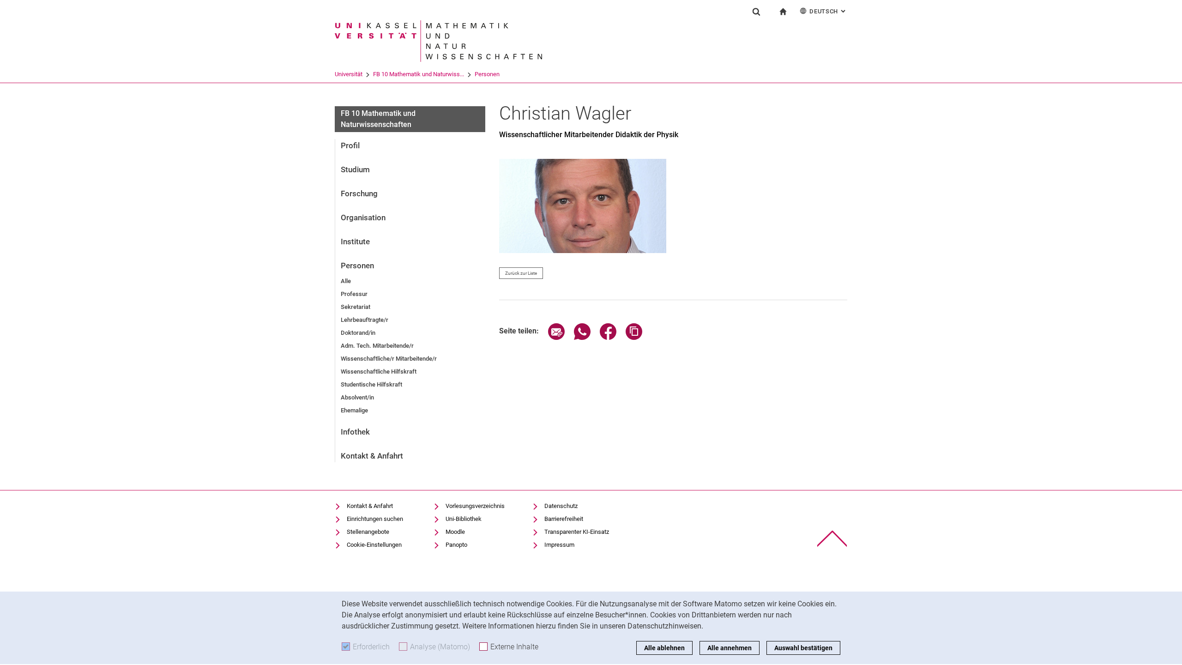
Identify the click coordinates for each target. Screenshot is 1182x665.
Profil (350, 145)
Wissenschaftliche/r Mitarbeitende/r (389, 358)
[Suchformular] (756, 11)
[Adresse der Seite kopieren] (634, 337)
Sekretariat (355, 306)
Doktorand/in (358, 332)
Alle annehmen (729, 648)
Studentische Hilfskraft (371, 384)
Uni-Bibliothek (464, 518)
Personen (487, 74)
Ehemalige (354, 410)
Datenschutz (561, 505)
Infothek (355, 431)
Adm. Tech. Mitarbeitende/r (377, 345)
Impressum (559, 544)
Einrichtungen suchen (375, 518)
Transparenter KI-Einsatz (576, 531)
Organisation (363, 217)
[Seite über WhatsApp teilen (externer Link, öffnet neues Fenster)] (582, 337)
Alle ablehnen (664, 648)
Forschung (359, 193)
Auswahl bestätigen (803, 648)
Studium (355, 169)
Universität (348, 74)
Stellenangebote (368, 531)
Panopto (456, 544)
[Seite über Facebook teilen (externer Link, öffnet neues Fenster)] (608, 337)
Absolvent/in (357, 397)
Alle (346, 281)
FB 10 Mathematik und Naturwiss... (418, 74)
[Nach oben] (832, 539)
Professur (354, 293)
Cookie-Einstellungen (374, 544)
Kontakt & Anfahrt (372, 455)
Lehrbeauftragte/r (364, 319)
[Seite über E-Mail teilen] (556, 337)
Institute (355, 241)
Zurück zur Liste (521, 273)
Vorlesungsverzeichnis (475, 505)
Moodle (455, 531)
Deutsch (828, 11)
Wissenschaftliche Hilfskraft (378, 371)
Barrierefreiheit (563, 518)
